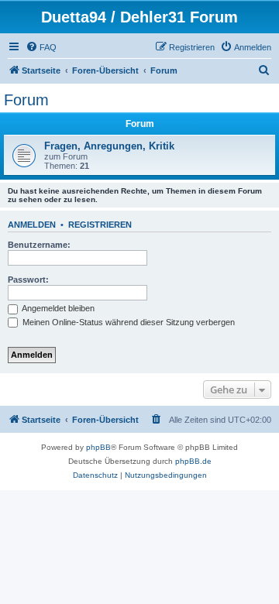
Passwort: (28, 279)
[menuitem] (41, 47)
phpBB (98, 447)
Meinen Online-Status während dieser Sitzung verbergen (127, 322)
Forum (26, 99)
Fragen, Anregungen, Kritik (109, 146)
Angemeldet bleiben (57, 308)
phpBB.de (193, 461)
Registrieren (100, 224)
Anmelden (32, 224)
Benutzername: (39, 244)
